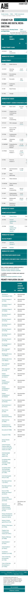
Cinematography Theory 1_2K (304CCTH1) (6, 454)
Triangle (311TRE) (6, 435)
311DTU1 (21, 70)
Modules (11, 247)
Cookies (21, 574)
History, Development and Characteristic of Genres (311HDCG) (7, 515)
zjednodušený (24, 34)
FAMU (11, 14)
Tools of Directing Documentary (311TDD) (6, 558)
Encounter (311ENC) (7, 430)
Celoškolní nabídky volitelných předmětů (11, 270)
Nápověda (16, 574)
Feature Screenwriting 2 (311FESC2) (5, 382)
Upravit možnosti (7, 584)
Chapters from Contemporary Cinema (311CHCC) (6, 532)
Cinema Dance (12, 216)
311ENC (21, 80)
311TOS (21, 190)
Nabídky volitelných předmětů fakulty (10, 269)
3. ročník (19, 34)
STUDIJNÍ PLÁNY (23, 4)
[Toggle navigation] (3, 11)
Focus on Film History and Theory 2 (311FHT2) (7, 499)
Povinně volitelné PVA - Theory (12, 221)
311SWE (21, 170)
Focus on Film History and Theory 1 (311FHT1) (7, 492)
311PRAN (21, 152)
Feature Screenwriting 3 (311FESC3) (5, 388)
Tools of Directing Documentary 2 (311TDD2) (6, 565)
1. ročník (11, 34)
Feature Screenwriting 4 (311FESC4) (5, 395)
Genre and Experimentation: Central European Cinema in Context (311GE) (6, 507)
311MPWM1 (21, 145)
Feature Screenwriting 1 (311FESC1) (5, 375)
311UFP (21, 194)
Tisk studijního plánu (21, 19)
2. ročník (15, 34)
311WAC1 (21, 199)
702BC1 (21, 108)
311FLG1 (21, 124)
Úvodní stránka (4, 14)
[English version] (26, 1)
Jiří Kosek (9, 572)
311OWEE (21, 140)
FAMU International (19, 14)
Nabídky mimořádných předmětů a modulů (11, 276)
